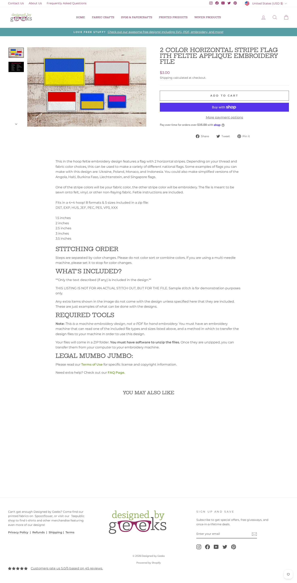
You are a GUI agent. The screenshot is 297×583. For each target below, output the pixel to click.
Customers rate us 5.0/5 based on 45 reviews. (67, 568)
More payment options (224, 117)
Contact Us (16, 3)
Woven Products (207, 17)
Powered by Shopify (148, 562)
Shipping (166, 77)
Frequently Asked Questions (66, 3)
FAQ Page (116, 372)
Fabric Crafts (103, 17)
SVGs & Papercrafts (136, 17)
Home (80, 17)
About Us (35, 3)
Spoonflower (44, 516)
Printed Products (173, 17)
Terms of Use (92, 364)
